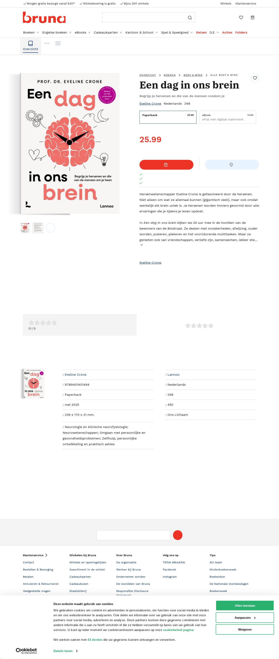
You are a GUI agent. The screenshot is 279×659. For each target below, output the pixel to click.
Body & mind (193, 75)
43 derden (95, 639)
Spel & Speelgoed (175, 32)
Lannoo (173, 375)
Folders (241, 32)
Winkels (225, 3)
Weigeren (245, 629)
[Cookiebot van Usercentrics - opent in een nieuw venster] (26, 651)
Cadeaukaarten (106, 32)
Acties (227, 32)
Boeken (29, 32)
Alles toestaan (245, 605)
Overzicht (148, 75)
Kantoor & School (139, 32)
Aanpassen (243, 617)
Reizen (201, 32)
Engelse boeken (54, 32)
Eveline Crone (150, 103)
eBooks (80, 32)
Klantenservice (245, 3)
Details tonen (63, 651)
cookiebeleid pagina (178, 630)
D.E (212, 32)
